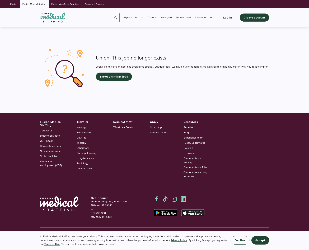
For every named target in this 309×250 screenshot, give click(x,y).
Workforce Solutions (125, 127)
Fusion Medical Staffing (34, 4)
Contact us (46, 130)
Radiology (82, 163)
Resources (201, 17)
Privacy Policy (179, 240)
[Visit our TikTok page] (165, 199)
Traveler (152, 17)
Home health (84, 132)
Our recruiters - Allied (195, 167)
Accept (260, 240)
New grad (166, 17)
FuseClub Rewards (194, 142)
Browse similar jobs (114, 76)
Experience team (193, 137)
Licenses (188, 153)
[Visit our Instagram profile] (174, 199)
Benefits (188, 127)
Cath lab (81, 137)
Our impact (46, 141)
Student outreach (50, 135)
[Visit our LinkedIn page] (183, 199)
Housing (188, 148)
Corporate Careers (94, 4)
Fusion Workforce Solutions (65, 4)
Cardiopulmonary (87, 153)
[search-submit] (116, 17)
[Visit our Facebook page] (156, 199)
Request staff (183, 17)
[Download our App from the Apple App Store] (193, 212)
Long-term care (85, 158)
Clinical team (84, 168)
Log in (227, 17)
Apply (154, 122)
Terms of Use (52, 244)
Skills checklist (48, 156)
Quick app (156, 127)
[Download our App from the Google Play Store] (165, 212)
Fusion (13, 4)
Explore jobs (130, 17)
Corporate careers (50, 146)
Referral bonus (158, 132)
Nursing (81, 127)
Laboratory (83, 148)
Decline (240, 240)
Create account (254, 17)
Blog (186, 132)
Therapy (81, 142)
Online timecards (50, 151)
